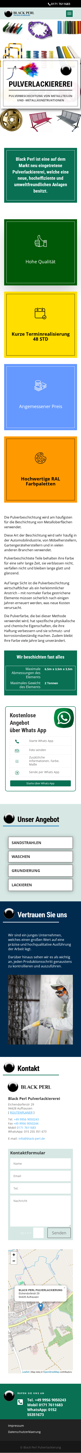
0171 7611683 (60, 4)
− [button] (13, 1261)
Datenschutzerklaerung (24, 1432)
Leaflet (25, 1371)
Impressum (16, 1426)
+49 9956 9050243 (26, 1119)
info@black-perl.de (31, 1138)
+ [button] (13, 1254)
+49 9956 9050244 (26, 1123)
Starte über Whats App (40, 783)
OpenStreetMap (51, 1371)
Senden (59, 1233)
